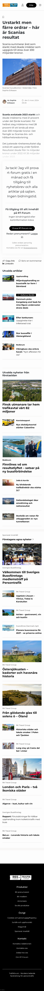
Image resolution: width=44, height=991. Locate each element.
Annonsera (22, 901)
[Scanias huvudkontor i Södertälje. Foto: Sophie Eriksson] (22, 72)
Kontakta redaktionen (22, 944)
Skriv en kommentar (31, 261)
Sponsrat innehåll (22, 931)
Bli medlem (22, 896)
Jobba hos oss (22, 953)
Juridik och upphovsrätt (22, 922)
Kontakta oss (22, 948)
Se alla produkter (22, 905)
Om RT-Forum (22, 957)
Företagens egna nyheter (17, 539)
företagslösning (30, 248)
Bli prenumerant (22, 892)
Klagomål (22, 927)
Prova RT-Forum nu (22, 228)
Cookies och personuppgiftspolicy (22, 918)
